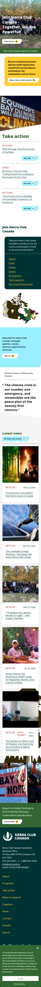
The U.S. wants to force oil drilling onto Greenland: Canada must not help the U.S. (17, 199)
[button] (37, 948)
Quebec (12, 271)
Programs (7, 883)
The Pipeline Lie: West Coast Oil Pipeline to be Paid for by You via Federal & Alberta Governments (20, 745)
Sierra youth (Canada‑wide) (21, 284)
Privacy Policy (19, 984)
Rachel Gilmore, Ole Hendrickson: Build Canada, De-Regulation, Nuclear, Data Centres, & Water (20, 678)
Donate (6, 925)
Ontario (12, 267)
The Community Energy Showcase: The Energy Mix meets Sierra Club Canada (19, 554)
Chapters (7, 904)
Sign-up (7, 356)
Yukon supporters (16, 280)
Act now (27, 158)
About (5, 876)
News (5, 911)
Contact (6, 918)
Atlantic (12, 259)
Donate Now (9, 821)
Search (6, 932)
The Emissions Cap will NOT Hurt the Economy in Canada (19, 494)
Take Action (9, 41)
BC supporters (15, 275)
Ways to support (11, 897)
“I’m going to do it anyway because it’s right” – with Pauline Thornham (18, 615)
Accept (20, 978)
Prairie (12, 263)
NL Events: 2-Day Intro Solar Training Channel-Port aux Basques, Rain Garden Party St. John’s (18, 174)
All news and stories (13, 439)
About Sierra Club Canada (21, 80)
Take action (8, 890)
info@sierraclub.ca (11, 864)
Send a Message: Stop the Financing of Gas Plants (18, 150)
